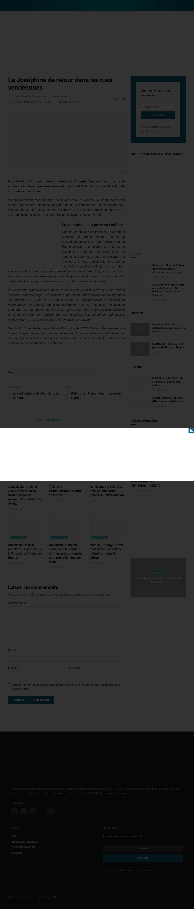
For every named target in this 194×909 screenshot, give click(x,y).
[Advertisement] (97, 454)
